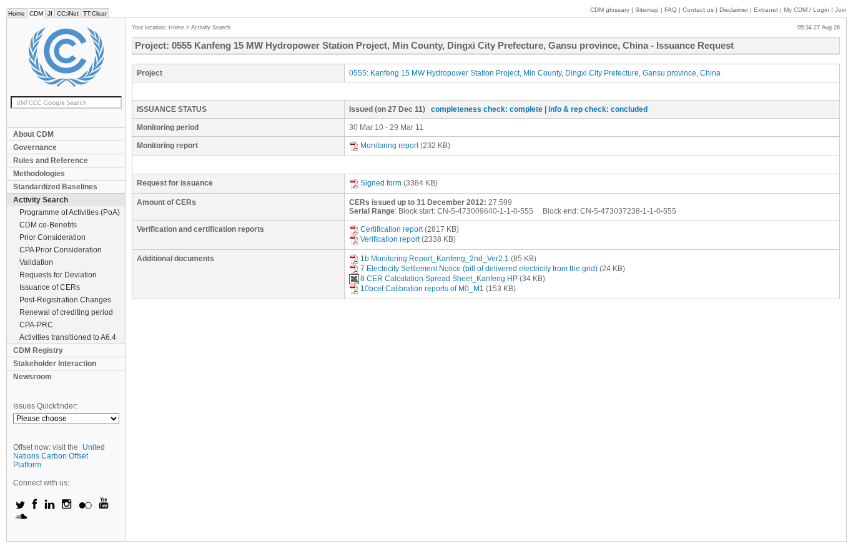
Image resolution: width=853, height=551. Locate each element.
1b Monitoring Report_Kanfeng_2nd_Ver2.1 (434, 258)
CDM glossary (609, 9)
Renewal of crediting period (66, 312)
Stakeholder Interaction (54, 363)
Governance (35, 147)
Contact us (698, 9)
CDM (36, 13)
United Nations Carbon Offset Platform (59, 456)
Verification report (390, 239)
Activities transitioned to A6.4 (67, 337)
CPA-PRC (36, 324)
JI (49, 13)
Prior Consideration (52, 237)
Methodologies (39, 173)
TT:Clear (95, 13)
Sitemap (647, 9)
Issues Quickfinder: (45, 406)
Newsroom (32, 376)
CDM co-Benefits (48, 225)
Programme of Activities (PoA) (69, 212)
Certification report (391, 229)
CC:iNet (68, 13)
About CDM (33, 134)
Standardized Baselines (55, 186)
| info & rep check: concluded (596, 109)
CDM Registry (38, 350)
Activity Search (40, 200)
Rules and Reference (50, 160)
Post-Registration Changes (65, 299)
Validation (36, 262)
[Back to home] (66, 57)
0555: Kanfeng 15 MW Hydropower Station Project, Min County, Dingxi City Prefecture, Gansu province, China (535, 73)
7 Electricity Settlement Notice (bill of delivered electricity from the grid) (479, 268)
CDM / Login (807, 9)
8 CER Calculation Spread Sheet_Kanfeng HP (439, 278)
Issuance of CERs (49, 287)
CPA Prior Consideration (60, 250)
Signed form (381, 183)
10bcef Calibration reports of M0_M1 (422, 288)
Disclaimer (733, 9)
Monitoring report (389, 145)
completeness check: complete (487, 109)
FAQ (670, 9)
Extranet (766, 9)
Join (841, 9)
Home (16, 13)
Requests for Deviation (58, 275)
